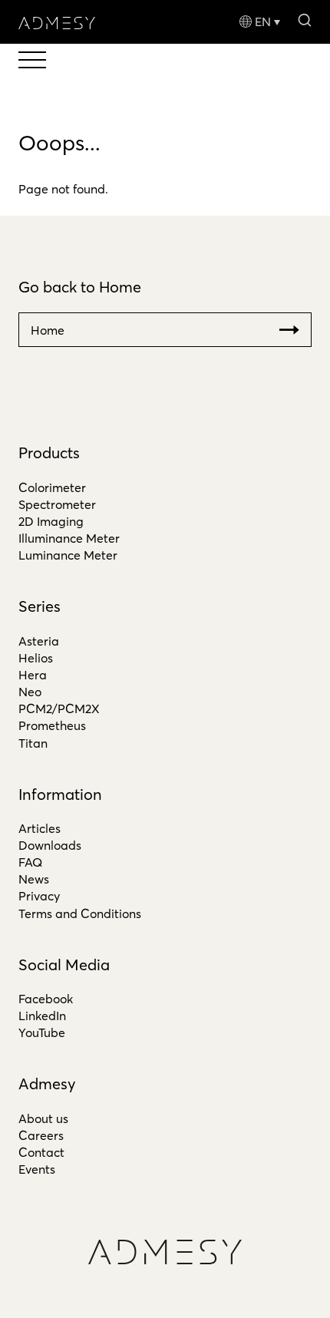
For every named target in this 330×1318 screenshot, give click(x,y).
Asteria (38, 641)
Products (49, 452)
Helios (35, 658)
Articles (39, 828)
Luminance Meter (67, 555)
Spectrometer (57, 504)
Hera (32, 674)
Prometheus (52, 725)
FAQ (30, 862)
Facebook (45, 998)
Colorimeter (52, 487)
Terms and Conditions (79, 913)
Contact (41, 1152)
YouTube (41, 1032)
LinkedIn (42, 1015)
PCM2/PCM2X (59, 708)
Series (39, 606)
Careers (41, 1135)
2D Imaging (51, 521)
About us (43, 1118)
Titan (33, 743)
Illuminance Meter (69, 538)
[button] (304, 19)
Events (36, 1169)
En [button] (263, 21)
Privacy (39, 895)
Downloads (49, 845)
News (33, 879)
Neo (29, 691)
